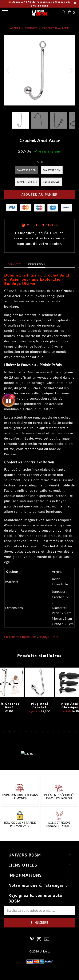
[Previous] (8, 70)
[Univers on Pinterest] (32, 939)
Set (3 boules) (51, 181)
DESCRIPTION (36, 264)
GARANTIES (14, 264)
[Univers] (39, 14)
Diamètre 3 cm (51, 170)
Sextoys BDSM (48, 637)
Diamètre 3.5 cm (27, 181)
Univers (44, 951)
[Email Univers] (46, 939)
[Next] (71, 70)
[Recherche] (64, 12)
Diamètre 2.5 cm (26, 170)
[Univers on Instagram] (39, 939)
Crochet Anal (28, 637)
